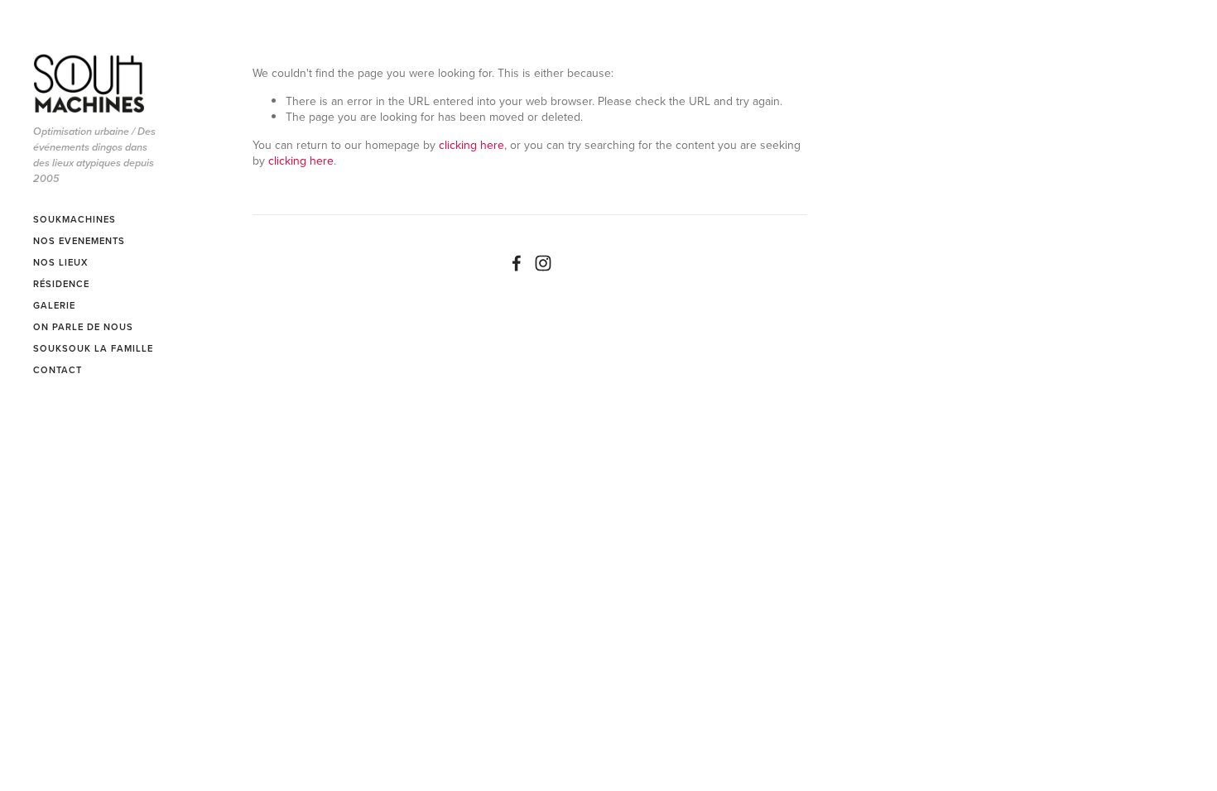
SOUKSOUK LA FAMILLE (93, 348)
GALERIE (54, 305)
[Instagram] (543, 263)
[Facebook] (516, 263)
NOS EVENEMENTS (79, 240)
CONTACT (57, 369)
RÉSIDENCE (61, 283)
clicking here (471, 145)
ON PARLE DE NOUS (83, 326)
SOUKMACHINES (74, 219)
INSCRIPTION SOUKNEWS (67, 420)
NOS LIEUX (60, 262)
